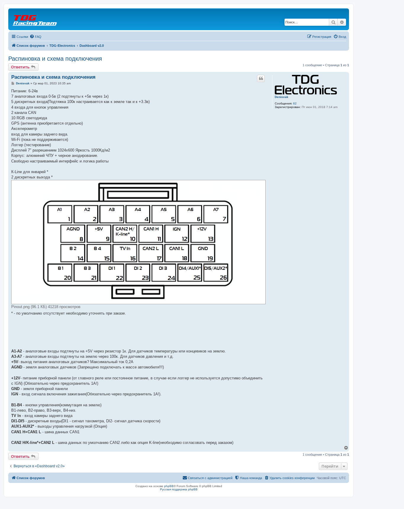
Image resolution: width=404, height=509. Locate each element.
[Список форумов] (35, 19)
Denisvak (281, 97)
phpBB (169, 486)
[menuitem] (35, 36)
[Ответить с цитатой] (261, 78)
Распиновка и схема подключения (55, 58)
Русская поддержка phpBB (179, 489)
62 (295, 103)
